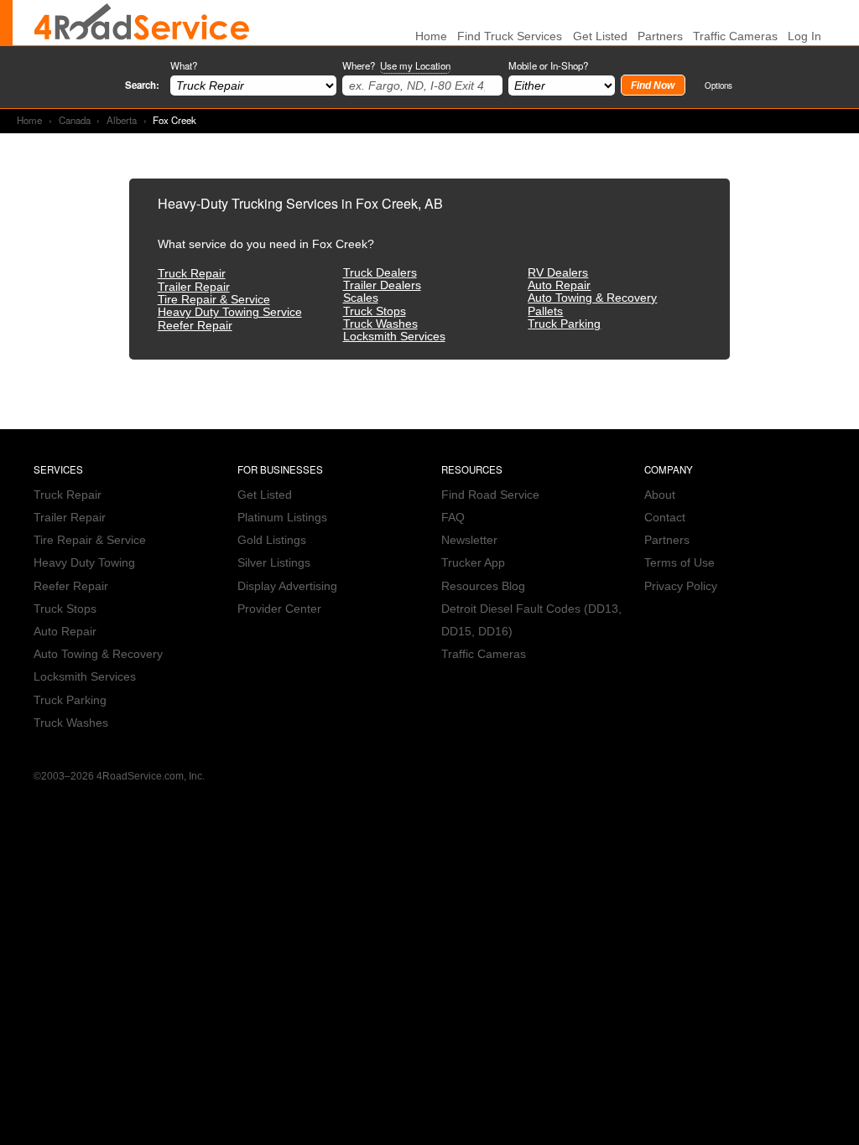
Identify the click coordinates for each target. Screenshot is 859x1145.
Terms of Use (679, 563)
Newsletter (469, 540)
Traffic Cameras (735, 36)
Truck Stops (374, 311)
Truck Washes (380, 324)
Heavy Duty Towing (84, 563)
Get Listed (600, 36)
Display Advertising (287, 586)
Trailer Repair (194, 287)
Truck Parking (564, 324)
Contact (664, 517)
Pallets (545, 311)
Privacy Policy (680, 586)
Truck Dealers (380, 273)
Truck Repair (192, 273)
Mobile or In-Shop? (548, 65)
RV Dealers (558, 273)
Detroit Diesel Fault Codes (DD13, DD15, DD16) (531, 620)
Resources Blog (483, 586)
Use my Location (415, 65)
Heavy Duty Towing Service (230, 312)
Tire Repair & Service (214, 299)
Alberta (122, 120)
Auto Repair (559, 285)
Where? (396, 65)
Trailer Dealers (382, 285)
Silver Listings (273, 563)
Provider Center (279, 609)
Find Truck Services (509, 36)
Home (29, 120)
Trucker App (473, 563)
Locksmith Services (394, 336)
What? (183, 65)
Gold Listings (271, 540)
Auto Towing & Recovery (592, 298)
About (659, 495)
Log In (804, 36)
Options (718, 85)
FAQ (453, 517)
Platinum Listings (282, 517)
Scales (360, 298)
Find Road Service (490, 495)
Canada (75, 120)
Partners (660, 36)
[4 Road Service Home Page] (141, 22)
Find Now (652, 85)
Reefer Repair (195, 325)
